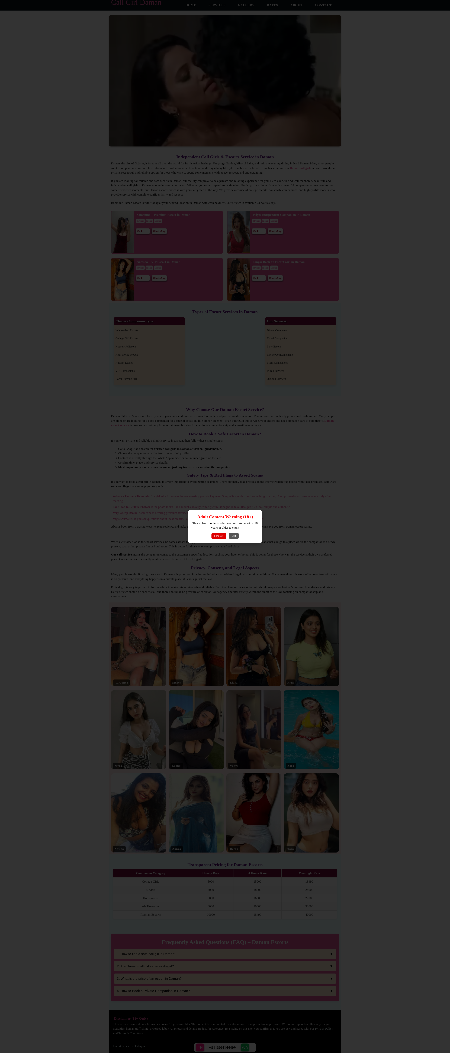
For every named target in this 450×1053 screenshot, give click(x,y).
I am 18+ (218, 536)
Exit (234, 536)
